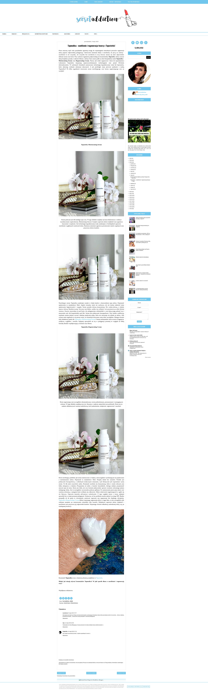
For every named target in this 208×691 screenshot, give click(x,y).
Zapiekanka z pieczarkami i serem (136, 347)
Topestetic (99, 578)
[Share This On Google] (71, 598)
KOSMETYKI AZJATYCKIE (41, 34)
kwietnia (132, 183)
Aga (64, 622)
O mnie (86, 2)
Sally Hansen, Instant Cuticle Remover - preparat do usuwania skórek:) (143, 274)
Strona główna (74, 2)
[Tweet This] (63, 598)
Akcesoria (67, 34)
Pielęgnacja (25, 34)
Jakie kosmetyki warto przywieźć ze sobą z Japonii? (143, 218)
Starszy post (121, 673)
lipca (132, 171)
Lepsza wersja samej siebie (136, 335)
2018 (130, 199)
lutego (132, 187)
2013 (130, 208)
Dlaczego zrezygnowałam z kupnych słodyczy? (139, 331)
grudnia (132, 163)
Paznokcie (55, 34)
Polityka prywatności (134, 2)
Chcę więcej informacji (134, 686)
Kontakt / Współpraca (115, 2)
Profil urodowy (98, 2)
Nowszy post (61, 673)
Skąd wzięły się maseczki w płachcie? (137, 342)
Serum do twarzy (74, 603)
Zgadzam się (146, 686)
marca (132, 185)
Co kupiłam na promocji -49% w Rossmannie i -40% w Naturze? (143, 234)
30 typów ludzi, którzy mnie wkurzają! (138, 119)
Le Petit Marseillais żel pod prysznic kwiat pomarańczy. (142, 289)
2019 (130, 197)
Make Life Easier (133, 330)
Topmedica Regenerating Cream (69, 500)
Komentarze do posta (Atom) (68, 675)
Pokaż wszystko (148, 357)
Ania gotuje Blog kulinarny (136, 345)
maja (132, 175)
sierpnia (132, 169)
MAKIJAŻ (14, 34)
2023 (130, 162)
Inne (95, 34)
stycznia (132, 189)
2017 (130, 201)
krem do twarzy (67, 603)
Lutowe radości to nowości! (142, 280)
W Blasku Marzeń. (134, 341)
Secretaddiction (142, 92)
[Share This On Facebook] (60, 598)
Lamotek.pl (65, 613)
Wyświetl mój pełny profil (141, 94)
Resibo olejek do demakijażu (142, 257)
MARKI (4, 34)
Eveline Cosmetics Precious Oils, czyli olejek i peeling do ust (143, 242)
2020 (130, 195)
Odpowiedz (65, 618)
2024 (130, 160)
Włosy (87, 34)
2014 (130, 206)
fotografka (65, 631)
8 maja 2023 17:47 (72, 613)
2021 (130, 193)
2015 (130, 204)
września (133, 167)
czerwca (132, 173)
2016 (130, 203)
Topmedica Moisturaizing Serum (85, 319)
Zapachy (77, 34)
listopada (133, 165)
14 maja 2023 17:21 (72, 631)
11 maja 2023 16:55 (69, 622)
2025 (130, 158)
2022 (130, 191)
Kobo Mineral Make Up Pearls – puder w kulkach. (143, 250)
